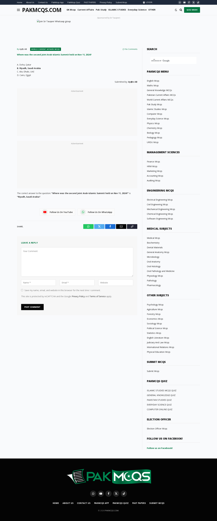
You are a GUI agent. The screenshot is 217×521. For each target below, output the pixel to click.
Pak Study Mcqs (154, 104)
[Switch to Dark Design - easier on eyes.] (176, 10)
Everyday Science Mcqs (158, 118)
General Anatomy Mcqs (158, 252)
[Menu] (18, 10)
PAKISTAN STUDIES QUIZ (159, 400)
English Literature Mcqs (158, 337)
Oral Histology (153, 266)
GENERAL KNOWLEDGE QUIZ (161, 395)
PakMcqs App (58, 2)
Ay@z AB (23, 49)
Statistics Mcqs (154, 333)
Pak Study (101, 9)
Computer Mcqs (154, 113)
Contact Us (43, 2)
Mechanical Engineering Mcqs (161, 209)
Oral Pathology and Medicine (160, 271)
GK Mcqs (71, 9)
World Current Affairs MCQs (45, 49)
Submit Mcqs (121, 2)
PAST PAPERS (90, 2)
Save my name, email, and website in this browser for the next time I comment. (63, 290)
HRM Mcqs (152, 166)
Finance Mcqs (153, 161)
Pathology (152, 280)
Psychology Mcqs (155, 304)
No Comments (131, 49)
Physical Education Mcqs (158, 351)
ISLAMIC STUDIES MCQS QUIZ (161, 390)
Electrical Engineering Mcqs (160, 199)
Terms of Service (97, 296)
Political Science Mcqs (157, 328)
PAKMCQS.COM (112, 510)
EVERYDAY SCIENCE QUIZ (159, 404)
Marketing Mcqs (154, 171)
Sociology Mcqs (154, 323)
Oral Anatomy (153, 261)
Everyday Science (137, 9)
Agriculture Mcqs (155, 309)
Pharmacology (154, 285)
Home (19, 2)
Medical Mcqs (153, 238)
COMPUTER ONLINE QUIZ (159, 409)
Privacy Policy (106, 2)
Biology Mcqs (153, 132)
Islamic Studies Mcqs (157, 109)
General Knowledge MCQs (159, 90)
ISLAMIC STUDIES (117, 9)
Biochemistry (153, 242)
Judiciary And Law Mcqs (158, 342)
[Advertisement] (77, 113)
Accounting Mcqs (155, 175)
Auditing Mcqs (153, 180)
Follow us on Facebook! (160, 448)
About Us (30, 2)
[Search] (181, 10)
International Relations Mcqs (160, 347)
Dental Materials (155, 247)
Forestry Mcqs (154, 314)
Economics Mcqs (155, 318)
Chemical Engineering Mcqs (160, 213)
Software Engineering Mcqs (160, 218)
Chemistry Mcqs (154, 128)
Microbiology (153, 256)
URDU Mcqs (153, 142)
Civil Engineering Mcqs (157, 204)
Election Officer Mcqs (157, 428)
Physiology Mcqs (155, 275)
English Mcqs (153, 80)
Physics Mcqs (153, 123)
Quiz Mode (192, 10)
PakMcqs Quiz (73, 2)
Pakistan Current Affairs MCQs (161, 95)
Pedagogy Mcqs (154, 137)
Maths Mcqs (153, 85)
